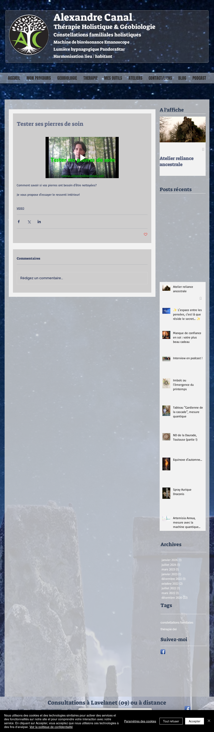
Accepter (194, 721)
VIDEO (20, 208)
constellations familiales (176, 622)
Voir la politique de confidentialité (51, 727)
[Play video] (82, 157)
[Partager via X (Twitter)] (29, 222)
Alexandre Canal (93, 17)
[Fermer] (208, 721)
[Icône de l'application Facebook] (162, 651)
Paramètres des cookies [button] (140, 721)
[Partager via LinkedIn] (39, 222)
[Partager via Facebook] (19, 222)
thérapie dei (168, 629)
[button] (67, 78)
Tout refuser (171, 721)
